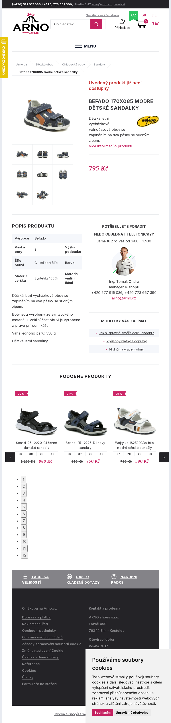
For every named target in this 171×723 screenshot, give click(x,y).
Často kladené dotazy (40, 657)
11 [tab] (24, 548)
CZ (133, 15)
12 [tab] (24, 555)
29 (140, 454)
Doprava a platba (36, 617)
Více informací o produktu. (111, 146)
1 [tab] (23, 479)
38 (31, 454)
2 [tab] (24, 486)
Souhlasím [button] (102, 712)
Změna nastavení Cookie (42, 650)
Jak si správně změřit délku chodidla (126, 333)
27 (118, 454)
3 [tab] (24, 493)
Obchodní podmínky (39, 630)
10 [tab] (24, 541)
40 (52, 454)
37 (80, 454)
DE (154, 15)
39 (42, 454)
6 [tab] (24, 514)
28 (129, 454)
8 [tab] (24, 527)
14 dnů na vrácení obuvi (126, 349)
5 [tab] (24, 507)
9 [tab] (24, 534)
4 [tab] (24, 500)
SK (144, 15)
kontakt (119, 4)
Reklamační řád (35, 624)
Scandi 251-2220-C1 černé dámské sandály (36, 445)
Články (27, 677)
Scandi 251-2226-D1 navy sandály (85, 445)
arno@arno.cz (102, 4)
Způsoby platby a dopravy (127, 341)
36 (20, 454)
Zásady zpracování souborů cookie (51, 644)
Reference (31, 664)
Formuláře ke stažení (39, 684)
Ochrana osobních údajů (42, 637)
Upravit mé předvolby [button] (132, 712)
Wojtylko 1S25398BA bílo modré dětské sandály (134, 445)
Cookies (29, 670)
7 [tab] (24, 521)
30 (150, 454)
